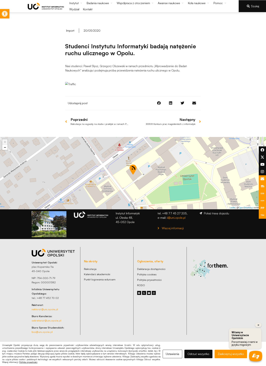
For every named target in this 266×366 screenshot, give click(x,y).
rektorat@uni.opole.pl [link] (45, 309)
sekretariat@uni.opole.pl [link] (46, 320)
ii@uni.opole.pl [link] (176, 217)
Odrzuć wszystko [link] (198, 354)
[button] (76, 3)
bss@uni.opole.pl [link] (42, 331)
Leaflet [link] (232, 207)
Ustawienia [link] (172, 354)
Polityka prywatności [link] (28, 362)
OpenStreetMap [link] (246, 207)
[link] (4, 13)
